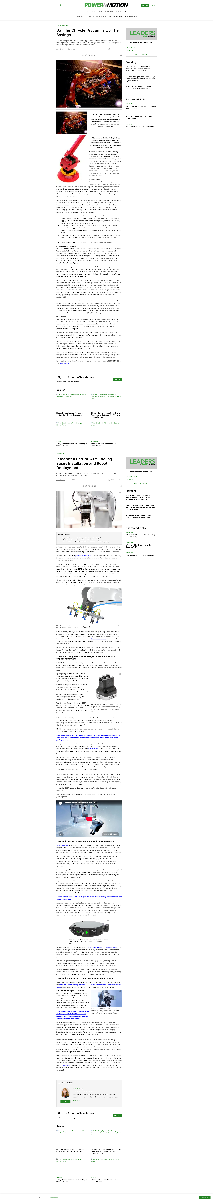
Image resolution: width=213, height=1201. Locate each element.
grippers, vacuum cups (83, 555)
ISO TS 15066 (93, 757)
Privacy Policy (54, 1197)
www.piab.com (65, 363)
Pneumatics (90, 16)
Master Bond (131, 48)
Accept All (205, 1197)
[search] (61, 5)
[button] (57, 5)
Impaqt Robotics (62, 855)
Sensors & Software (115, 16)
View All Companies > (141, 54)
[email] (95, 55)
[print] (121, 55)
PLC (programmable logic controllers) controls (102, 961)
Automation (60, 453)
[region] (106, 1197)
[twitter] (89, 55)
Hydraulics (79, 16)
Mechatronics (101, 16)
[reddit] (92, 55)
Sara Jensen (60, 480)
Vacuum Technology (62, 25)
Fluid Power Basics (131, 16)
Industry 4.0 (67, 1084)
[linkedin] (86, 55)
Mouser (129, 50)
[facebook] (83, 55)
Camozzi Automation (98, 642)
